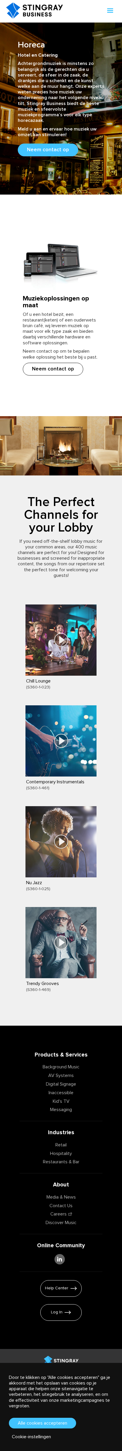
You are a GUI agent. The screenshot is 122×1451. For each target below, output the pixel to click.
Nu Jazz (34, 882)
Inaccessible (61, 1092)
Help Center (56, 1288)
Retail (61, 1145)
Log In (56, 1312)
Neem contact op (48, 149)
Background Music (61, 1067)
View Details (39, 692)
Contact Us (61, 1205)
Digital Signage (61, 1084)
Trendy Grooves (42, 983)
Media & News (61, 1197)
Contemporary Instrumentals (55, 781)
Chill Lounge (38, 681)
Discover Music (61, 1222)
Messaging (61, 1109)
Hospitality (61, 1153)
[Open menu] (111, 11)
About (61, 1185)
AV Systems (61, 1075)
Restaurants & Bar (61, 1161)
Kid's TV (61, 1101)
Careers (58, 1214)
